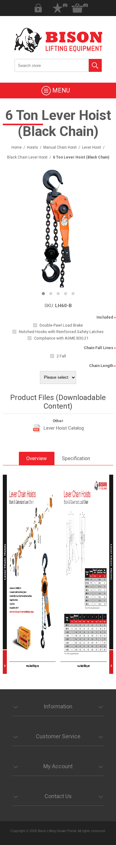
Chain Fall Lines (98, 347)
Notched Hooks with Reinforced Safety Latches (61, 331)
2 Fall (61, 356)
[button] (43, 294)
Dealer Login (38, 8)
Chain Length (101, 365)
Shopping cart (77, 8)
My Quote (57, 8)
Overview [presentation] (36, 458)
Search (95, 65)
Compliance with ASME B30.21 (61, 338)
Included (105, 317)
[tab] (36, 458)
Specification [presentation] (76, 458)
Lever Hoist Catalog (64, 428)
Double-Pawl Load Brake (61, 325)
